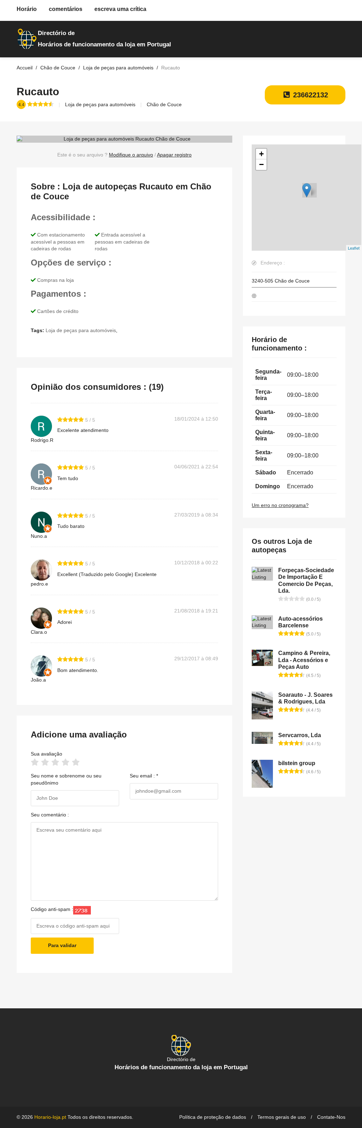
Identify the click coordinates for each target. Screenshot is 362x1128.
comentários (65, 9)
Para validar (62, 945)
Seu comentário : (50, 814)
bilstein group (296, 763)
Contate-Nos (331, 1117)
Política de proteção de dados (212, 1117)
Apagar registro (174, 155)
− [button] (261, 164)
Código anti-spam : (52, 909)
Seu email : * (144, 776)
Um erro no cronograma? (280, 505)
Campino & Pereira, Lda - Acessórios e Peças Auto (304, 660)
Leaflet (354, 248)
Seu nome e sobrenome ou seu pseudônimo (66, 779)
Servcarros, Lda (299, 735)
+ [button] (261, 153)
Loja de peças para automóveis (100, 104)
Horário (27, 9)
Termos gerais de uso (281, 1117)
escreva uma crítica (120, 9)
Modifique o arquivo (131, 155)
